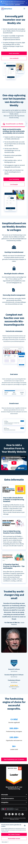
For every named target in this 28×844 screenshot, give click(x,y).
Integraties (4, 802)
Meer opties (4, 842)
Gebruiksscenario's (7, 798)
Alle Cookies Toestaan (14, 834)
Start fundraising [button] (14, 179)
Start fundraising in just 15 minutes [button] (14, 759)
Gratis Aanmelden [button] (14, 53)
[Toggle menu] (24, 9)
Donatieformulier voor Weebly (14, 124)
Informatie (4, 794)
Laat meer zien (5, 831)
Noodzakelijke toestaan (14, 838)
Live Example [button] (14, 184)
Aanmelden (17, 4)
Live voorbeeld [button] (14, 58)
